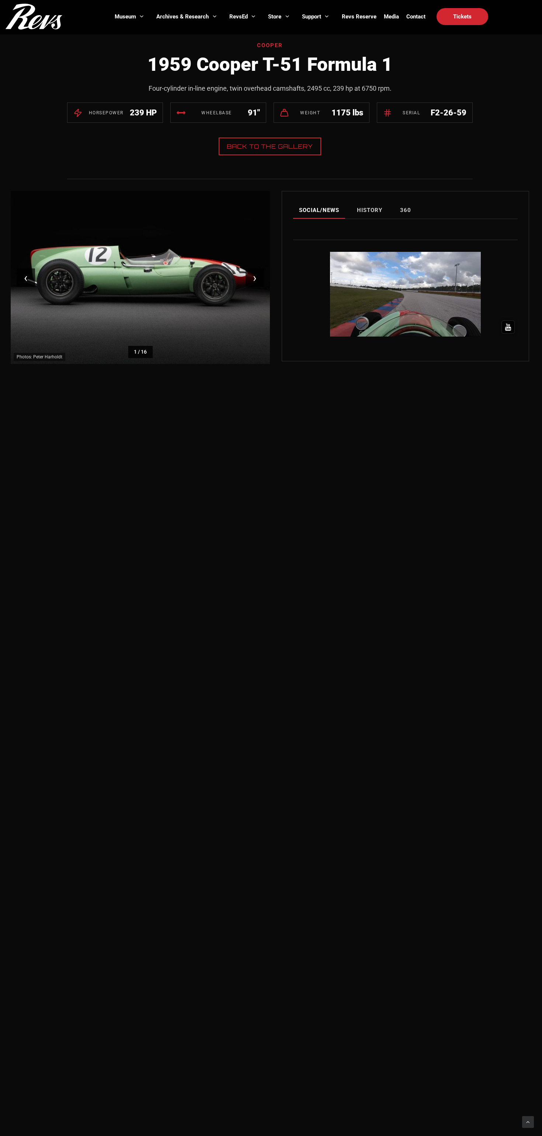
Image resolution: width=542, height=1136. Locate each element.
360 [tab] (405, 210)
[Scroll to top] (528, 1121)
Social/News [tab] (319, 210)
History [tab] (369, 210)
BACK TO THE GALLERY (270, 146)
